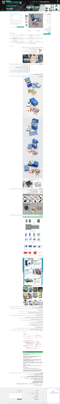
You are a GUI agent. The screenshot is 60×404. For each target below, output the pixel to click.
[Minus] (47, 389)
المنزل (25, 1)
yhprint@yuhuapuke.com (47, 29)
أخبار (50, 395)
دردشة (8, 1)
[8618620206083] (36, 399)
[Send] (47, 403)
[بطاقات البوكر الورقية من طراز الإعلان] (35, 20)
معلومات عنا (22, 1)
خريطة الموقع (43, 403)
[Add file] (58, 403)
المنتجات (19, 1)
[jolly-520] (35, 399)
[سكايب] (48, 32)
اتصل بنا (13, 1)
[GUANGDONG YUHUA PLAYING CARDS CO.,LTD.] (57, 1)
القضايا (50, 396)
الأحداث (16, 1)
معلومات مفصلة (38, 30)
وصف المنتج (29, 30)
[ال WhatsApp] (50, 32)
